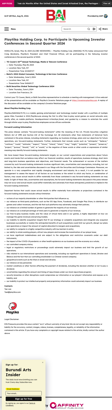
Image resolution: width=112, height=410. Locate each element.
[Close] (43, 362)
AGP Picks (7, 3)
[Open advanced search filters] (94, 29)
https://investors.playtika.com (84, 100)
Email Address (13, 389)
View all (106, 3)
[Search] (88, 29)
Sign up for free (23, 398)
